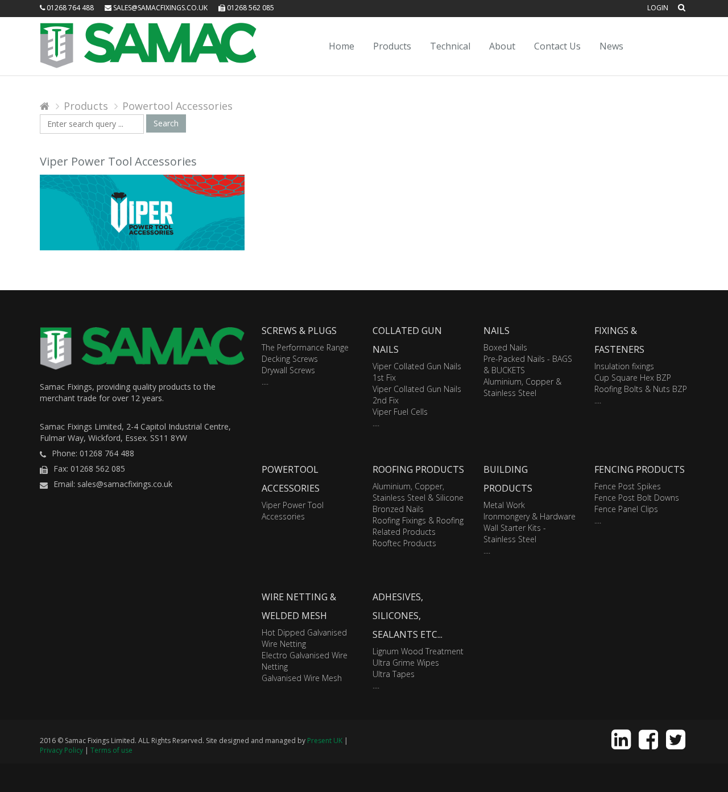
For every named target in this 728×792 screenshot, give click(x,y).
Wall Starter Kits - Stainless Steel (514, 533)
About (502, 46)
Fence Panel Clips (626, 509)
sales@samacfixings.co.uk (159, 8)
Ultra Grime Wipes (406, 662)
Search (166, 123)
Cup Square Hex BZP (632, 377)
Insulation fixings (624, 366)
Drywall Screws (288, 370)
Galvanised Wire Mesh (302, 678)
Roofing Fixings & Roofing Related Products (418, 526)
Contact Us (557, 46)
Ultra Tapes (394, 674)
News (611, 46)
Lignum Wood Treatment (418, 651)
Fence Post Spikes (627, 486)
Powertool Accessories (177, 106)
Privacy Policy (61, 750)
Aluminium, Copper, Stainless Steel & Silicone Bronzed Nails (418, 497)
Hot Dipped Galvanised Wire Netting (304, 638)
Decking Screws (290, 358)
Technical (450, 46)
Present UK (324, 740)
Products (392, 46)
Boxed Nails (505, 347)
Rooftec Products (404, 543)
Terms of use (111, 750)
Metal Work (504, 505)
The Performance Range (305, 347)
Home (341, 46)
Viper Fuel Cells (400, 411)
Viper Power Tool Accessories (293, 511)
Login (657, 8)
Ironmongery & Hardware (529, 516)
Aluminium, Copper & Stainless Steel (522, 387)
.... (265, 381)
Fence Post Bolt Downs (636, 497)
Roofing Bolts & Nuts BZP (640, 388)
